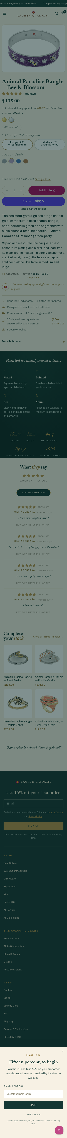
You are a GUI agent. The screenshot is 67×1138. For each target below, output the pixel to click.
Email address (14, 1086)
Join (33, 1105)
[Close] (63, 1051)
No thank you (34, 1114)
